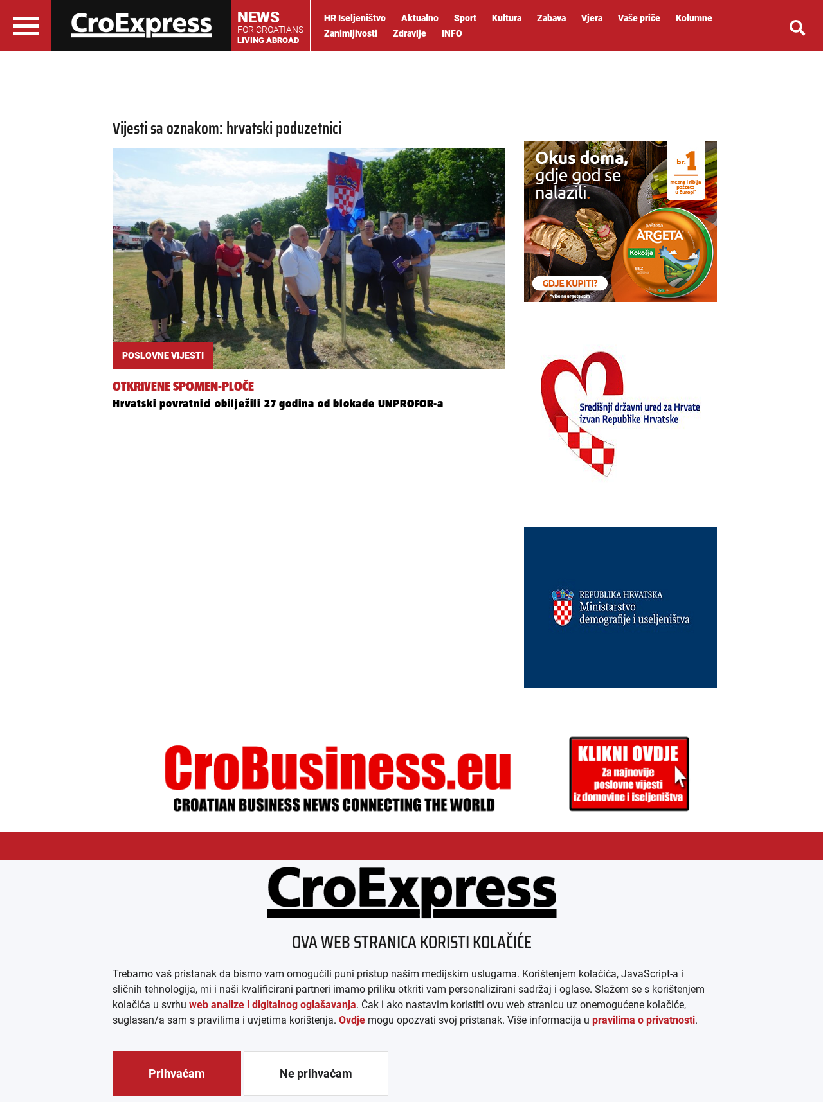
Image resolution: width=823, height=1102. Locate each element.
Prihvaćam (177, 1073)
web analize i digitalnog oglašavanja (272, 1005)
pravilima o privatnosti (643, 1020)
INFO (452, 33)
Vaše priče (639, 18)
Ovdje (352, 1020)
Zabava (551, 18)
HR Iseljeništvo (355, 18)
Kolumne (694, 18)
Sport (465, 18)
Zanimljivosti (350, 33)
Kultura (506, 18)
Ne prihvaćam (316, 1073)
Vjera (591, 18)
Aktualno (420, 18)
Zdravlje (409, 33)
